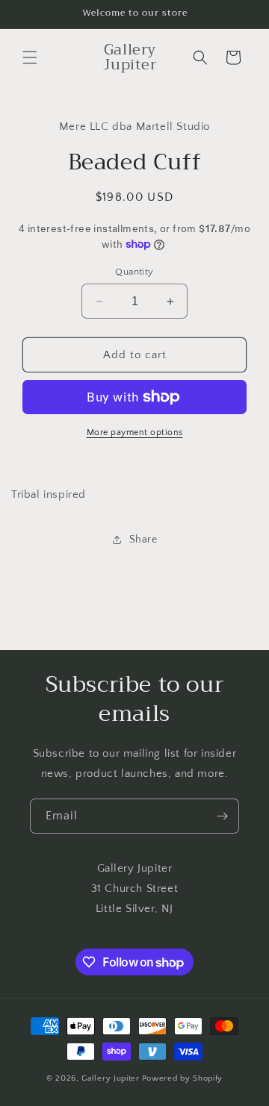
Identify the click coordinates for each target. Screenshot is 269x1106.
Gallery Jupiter (110, 1078)
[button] (29, 57)
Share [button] (143, 540)
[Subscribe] (221, 816)
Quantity (134, 271)
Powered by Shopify (182, 1078)
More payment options (135, 432)
